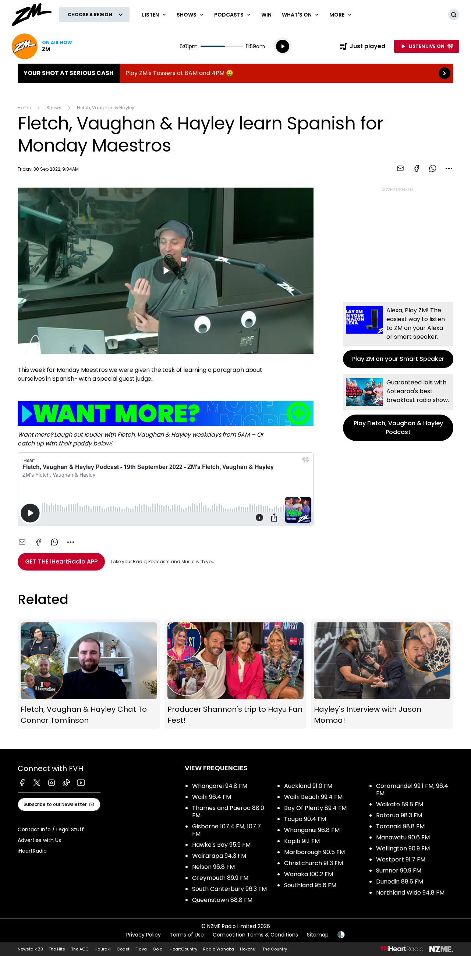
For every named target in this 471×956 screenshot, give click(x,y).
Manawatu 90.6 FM (403, 837)
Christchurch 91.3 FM (313, 863)
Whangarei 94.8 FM (219, 786)
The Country (274, 949)
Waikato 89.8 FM (399, 804)
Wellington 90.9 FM (403, 848)
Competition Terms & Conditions (255, 934)
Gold (158, 949)
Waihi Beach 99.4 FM (313, 797)
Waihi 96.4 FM (211, 797)
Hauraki (103, 949)
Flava (141, 949)
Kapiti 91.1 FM (302, 841)
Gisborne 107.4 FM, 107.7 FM (226, 830)
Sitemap (318, 934)
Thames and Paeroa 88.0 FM (228, 812)
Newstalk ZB (30, 949)
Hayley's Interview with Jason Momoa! (382, 674)
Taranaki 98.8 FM (400, 826)
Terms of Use (187, 934)
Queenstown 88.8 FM (222, 900)
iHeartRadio (32, 850)
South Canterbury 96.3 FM (229, 889)
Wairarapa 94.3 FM (219, 856)
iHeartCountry (183, 949)
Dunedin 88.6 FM (399, 881)
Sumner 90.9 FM (398, 870)
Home (24, 107)
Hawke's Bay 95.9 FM (221, 845)
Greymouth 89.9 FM (220, 878)
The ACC (80, 949)
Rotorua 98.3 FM (399, 815)
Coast (123, 949)
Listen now (42, 46)
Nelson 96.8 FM (213, 867)
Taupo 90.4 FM (305, 819)
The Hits (57, 949)
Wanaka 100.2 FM (308, 874)
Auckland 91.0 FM (308, 786)
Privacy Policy (143, 934)
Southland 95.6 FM (310, 885)
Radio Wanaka (218, 949)
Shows (53, 107)
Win (266, 14)
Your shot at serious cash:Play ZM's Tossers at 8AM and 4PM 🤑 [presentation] (235, 73)
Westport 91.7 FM (400, 859)
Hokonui (248, 949)
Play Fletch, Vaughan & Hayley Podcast (398, 407)
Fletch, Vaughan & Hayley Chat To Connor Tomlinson (89, 674)
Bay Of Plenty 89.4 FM (315, 808)
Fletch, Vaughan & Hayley (105, 107)
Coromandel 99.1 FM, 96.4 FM (412, 789)
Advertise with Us (39, 840)
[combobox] (449, 168)
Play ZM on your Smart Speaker (398, 335)
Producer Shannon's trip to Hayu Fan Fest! (235, 674)
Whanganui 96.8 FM (312, 830)
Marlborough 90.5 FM (314, 852)
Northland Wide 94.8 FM (410, 892)
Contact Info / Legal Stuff (51, 829)
